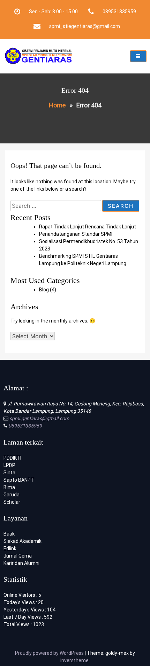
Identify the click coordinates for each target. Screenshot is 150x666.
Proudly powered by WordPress (50, 653)
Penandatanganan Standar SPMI (75, 234)
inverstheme (74, 660)
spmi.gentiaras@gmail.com (38, 418)
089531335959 (24, 425)
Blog (44, 289)
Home (57, 105)
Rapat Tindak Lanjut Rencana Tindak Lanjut (87, 226)
